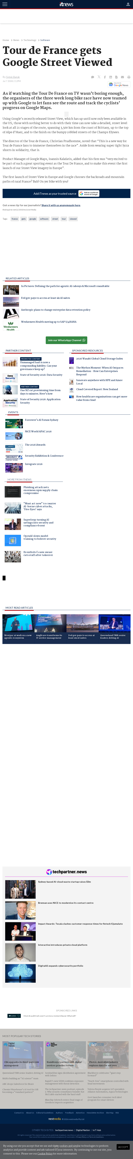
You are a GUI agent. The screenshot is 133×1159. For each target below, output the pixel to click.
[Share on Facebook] (105, 77)
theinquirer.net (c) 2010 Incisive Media (19, 209)
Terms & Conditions (96, 1137)
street (55, 219)
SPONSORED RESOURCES (87, 350)
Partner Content (18, 350)
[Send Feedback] (117, 77)
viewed (73, 219)
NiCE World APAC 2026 (38, 432)
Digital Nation (83, 1130)
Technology (30, 40)
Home (6, 40)
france (15, 219)
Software (45, 40)
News (16, 40)
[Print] (128, 77)
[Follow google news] (118, 84)
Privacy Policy (81, 1137)
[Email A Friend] (123, 77)
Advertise (80, 1112)
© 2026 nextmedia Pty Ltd (73, 1119)
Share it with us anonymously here (61, 205)
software (44, 219)
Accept (123, 1146)
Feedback (69, 1112)
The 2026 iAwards (35, 445)
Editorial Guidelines (45, 1112)
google (33, 219)
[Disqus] (66, 689)
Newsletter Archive (95, 1112)
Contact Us (19, 1112)
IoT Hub (97, 1130)
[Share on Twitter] (99, 77)
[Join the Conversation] (93, 77)
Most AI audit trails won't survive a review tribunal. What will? (50, 1016)
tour (64, 219)
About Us (30, 1112)
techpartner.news (64, 1130)
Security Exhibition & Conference (44, 456)
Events (13, 412)
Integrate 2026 (33, 464)
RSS (117, 1112)
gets (24, 219)
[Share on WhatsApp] (66, 595)
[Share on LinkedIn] (111, 77)
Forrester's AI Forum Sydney (41, 420)
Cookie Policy (45, 1154)
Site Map (109, 1112)
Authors (59, 1112)
